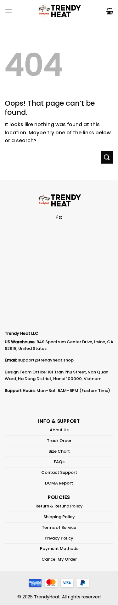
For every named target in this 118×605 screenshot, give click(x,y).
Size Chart (59, 451)
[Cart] (109, 11)
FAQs (59, 462)
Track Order (59, 441)
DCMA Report (59, 483)
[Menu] (8, 11)
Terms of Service (59, 527)
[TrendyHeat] (59, 11)
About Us (59, 430)
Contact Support (59, 472)
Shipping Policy (59, 517)
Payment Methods (59, 549)
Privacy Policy (59, 538)
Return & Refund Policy (59, 506)
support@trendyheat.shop (46, 360)
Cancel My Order (59, 559)
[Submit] (107, 157)
